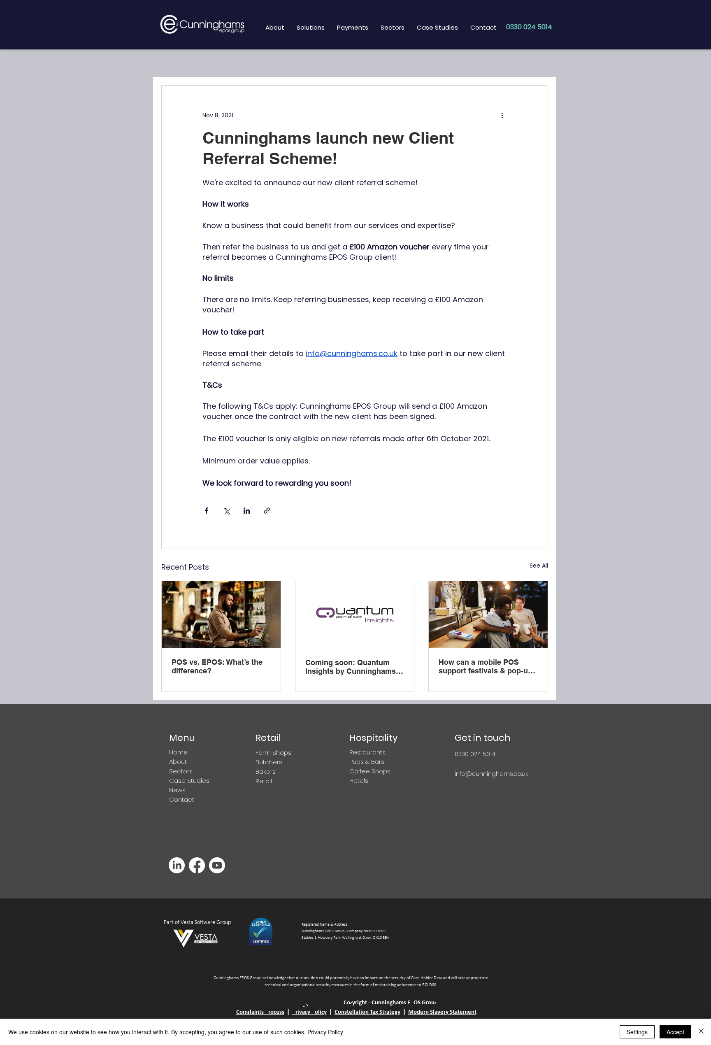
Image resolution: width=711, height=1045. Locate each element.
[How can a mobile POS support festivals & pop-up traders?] (488, 614)
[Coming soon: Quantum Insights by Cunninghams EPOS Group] (354, 614)
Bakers (266, 771)
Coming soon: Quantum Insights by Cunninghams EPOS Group (350, 666)
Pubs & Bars (366, 761)
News (177, 790)
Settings (637, 1032)
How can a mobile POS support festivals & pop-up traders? (485, 666)
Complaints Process (260, 1012)
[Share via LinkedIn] (247, 510)
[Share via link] (267, 510)
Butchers (269, 762)
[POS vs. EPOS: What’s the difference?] (221, 614)
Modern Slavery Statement (442, 1012)
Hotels (359, 780)
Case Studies (189, 780)
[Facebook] (197, 865)
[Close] (701, 1031)
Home (178, 752)
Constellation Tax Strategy (367, 1012)
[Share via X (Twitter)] (226, 510)
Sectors (181, 771)
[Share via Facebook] (206, 510)
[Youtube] (217, 865)
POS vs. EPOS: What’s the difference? (217, 666)
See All (539, 565)
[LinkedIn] (177, 865)
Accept (675, 1032)
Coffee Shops (369, 771)
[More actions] (502, 115)
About (178, 761)
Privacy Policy (309, 1012)
